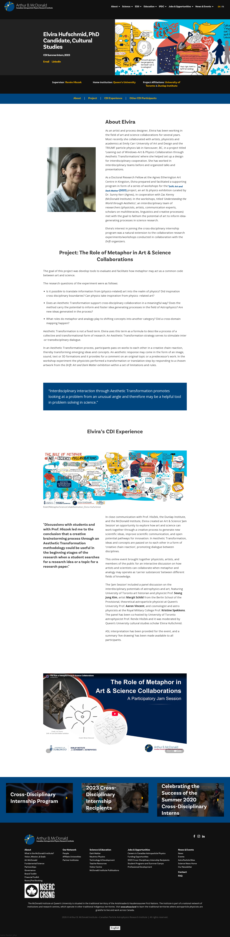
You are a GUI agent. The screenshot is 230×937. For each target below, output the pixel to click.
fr (223, 6)
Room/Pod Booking (33, 880)
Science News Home (187, 863)
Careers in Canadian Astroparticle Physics (146, 853)
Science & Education (100, 849)
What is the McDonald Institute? (39, 853)
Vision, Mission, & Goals (35, 857)
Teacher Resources (98, 863)
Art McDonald (31, 860)
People (66, 853)
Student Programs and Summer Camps (146, 863)
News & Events (203, 6)
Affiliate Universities (72, 857)
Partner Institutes (71, 860)
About (114, 6)
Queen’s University (124, 82)
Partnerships (30, 867)
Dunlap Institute (168, 86)
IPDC (161, 6)
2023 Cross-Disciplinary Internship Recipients (148, 860)
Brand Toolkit (30, 874)
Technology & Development (102, 860)
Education (149, 6)
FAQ (180, 876)
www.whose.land (128, 906)
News (180, 853)
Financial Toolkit (32, 877)
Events (181, 857)
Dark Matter (95, 853)
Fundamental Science (34, 863)
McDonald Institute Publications (104, 870)
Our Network (69, 849)
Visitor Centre (96, 867)
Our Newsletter (185, 867)
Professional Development (140, 867)
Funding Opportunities (138, 857)
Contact (182, 872)
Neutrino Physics (97, 857)
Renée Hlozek (73, 82)
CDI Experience (113, 98)
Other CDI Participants (143, 98)
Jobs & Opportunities (180, 6)
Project (92, 98)
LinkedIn (56, 61)
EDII (137, 6)
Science (126, 6)
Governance (30, 870)
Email (46, 61)
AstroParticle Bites (186, 860)
